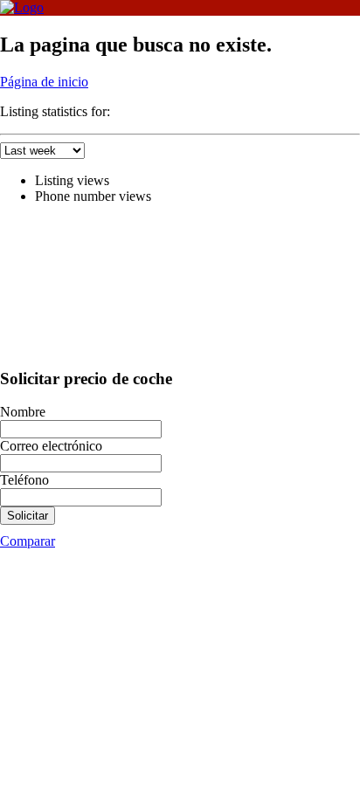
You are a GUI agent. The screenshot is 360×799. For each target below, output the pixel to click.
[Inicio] (22, 7)
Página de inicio (44, 81)
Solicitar (27, 515)
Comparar (27, 541)
